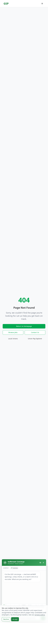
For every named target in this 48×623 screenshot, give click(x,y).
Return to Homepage (24, 326)
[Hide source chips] (40, 562)
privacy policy (40, 615)
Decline (6, 619)
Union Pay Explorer (35, 339)
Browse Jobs (13, 332)
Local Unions (13, 339)
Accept (15, 619)
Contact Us (35, 332)
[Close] (43, 562)
